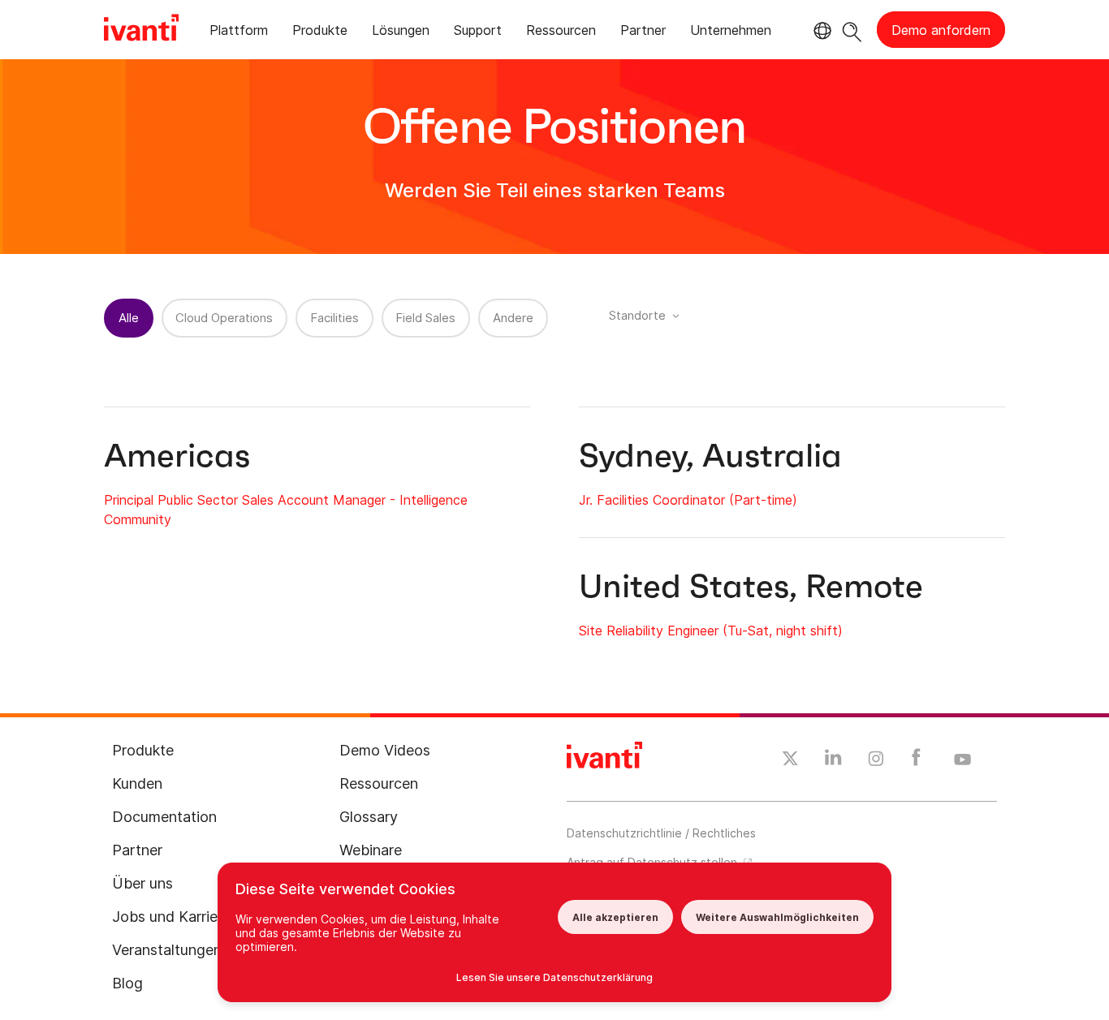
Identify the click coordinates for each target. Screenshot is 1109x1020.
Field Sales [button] (425, 317)
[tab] (238, 33)
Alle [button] (129, 317)
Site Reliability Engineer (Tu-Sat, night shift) (711, 630)
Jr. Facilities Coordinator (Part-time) (688, 500)
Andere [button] (513, 317)
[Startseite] (141, 30)
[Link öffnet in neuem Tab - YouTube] (962, 760)
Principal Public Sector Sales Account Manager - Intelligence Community (286, 509)
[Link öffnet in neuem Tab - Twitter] (790, 760)
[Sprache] (820, 31)
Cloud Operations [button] (224, 317)
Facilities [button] (334, 317)
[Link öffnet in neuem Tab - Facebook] (916, 761)
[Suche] (852, 29)
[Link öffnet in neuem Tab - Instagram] (876, 761)
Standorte (637, 315)
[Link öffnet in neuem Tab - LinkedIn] (833, 761)
